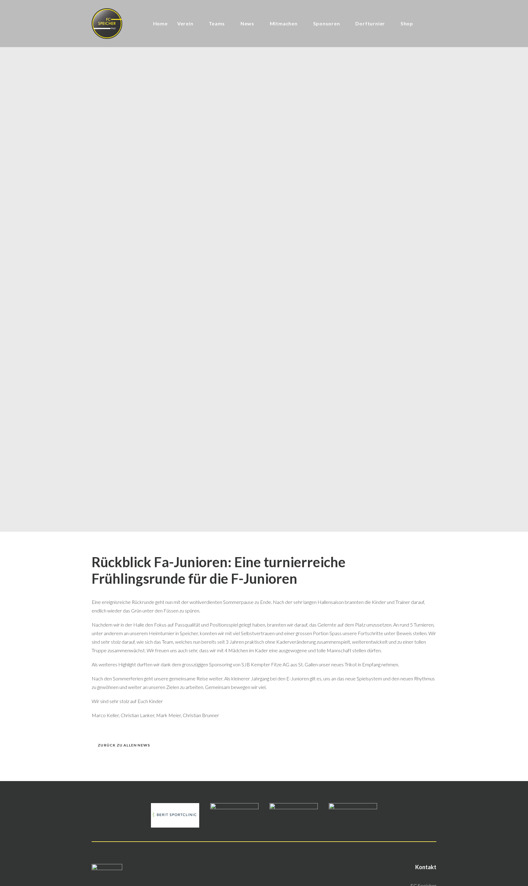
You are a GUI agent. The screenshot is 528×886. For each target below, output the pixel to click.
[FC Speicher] (107, 23)
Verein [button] (185, 23)
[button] (425, 23)
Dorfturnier (370, 23)
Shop (407, 23)
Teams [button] (217, 23)
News (247, 23)
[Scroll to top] (516, 873)
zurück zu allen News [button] (124, 745)
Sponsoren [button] (326, 23)
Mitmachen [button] (284, 23)
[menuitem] (160, 23)
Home (160, 23)
